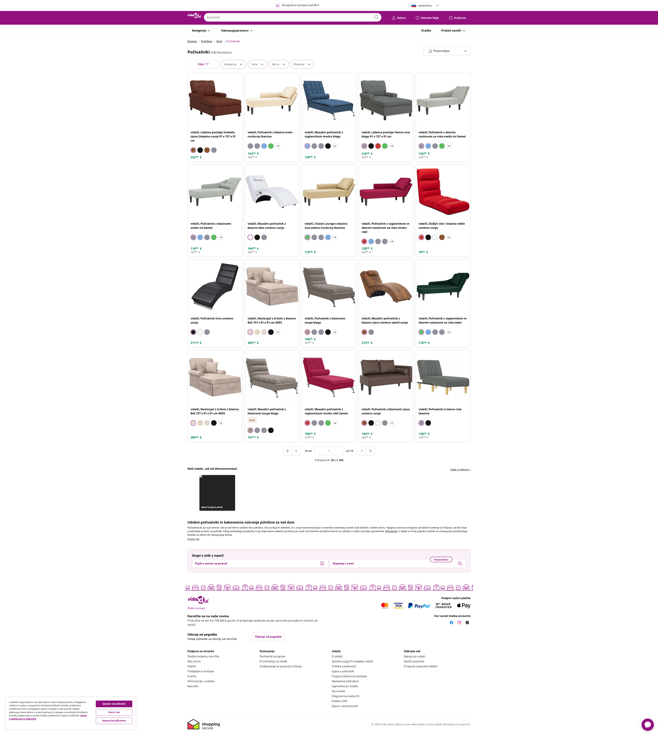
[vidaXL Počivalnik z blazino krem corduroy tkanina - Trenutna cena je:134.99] (272, 100)
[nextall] (370, 451)
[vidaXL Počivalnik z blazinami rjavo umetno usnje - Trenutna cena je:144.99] (386, 377)
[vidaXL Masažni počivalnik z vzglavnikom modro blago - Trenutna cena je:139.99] (329, 100)
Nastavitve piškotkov (345, 681)
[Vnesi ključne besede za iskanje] (376, 17)
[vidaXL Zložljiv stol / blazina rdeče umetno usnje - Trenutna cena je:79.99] (443, 192)
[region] (70, 713)
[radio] (193, 150)
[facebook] (451, 622)
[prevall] (288, 451)
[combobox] (292, 17)
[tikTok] (467, 622)
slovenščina (425, 5)
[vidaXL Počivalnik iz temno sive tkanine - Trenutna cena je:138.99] (443, 377)
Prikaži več (193, 539)
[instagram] (459, 622)
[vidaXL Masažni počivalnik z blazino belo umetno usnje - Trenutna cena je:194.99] (272, 192)
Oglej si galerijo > (460, 469)
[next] (362, 451)
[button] (297, 5)
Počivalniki (391, 531)
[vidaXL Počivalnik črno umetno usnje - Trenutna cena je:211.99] (215, 286)
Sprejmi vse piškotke (114, 703)
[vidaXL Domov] (194, 15)
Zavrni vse (114, 712)
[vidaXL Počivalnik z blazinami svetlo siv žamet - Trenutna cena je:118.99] (215, 192)
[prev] (296, 451)
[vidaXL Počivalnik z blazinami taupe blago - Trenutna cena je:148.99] (329, 286)
